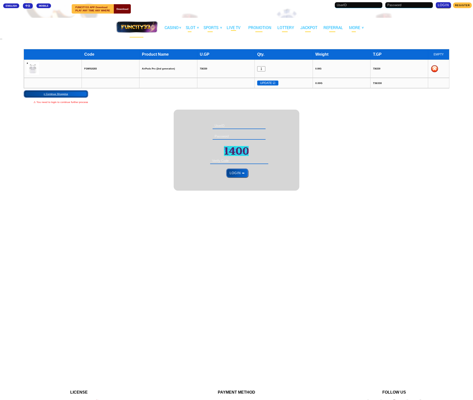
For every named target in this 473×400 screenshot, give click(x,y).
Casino (172, 28)
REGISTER (462, 5)
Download (122, 9)
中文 (27, 5)
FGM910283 (90, 68)
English (11, 5)
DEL (435, 69)
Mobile (44, 5)
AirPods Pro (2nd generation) (158, 68)
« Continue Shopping (56, 94)
